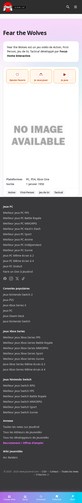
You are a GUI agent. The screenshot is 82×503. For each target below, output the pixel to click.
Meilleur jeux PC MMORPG (20, 223)
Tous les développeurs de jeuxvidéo (26, 437)
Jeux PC (7, 310)
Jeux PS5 (8, 300)
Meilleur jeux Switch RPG (19, 385)
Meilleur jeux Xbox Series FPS (21, 337)
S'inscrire (41, 474)
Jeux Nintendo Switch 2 (18, 294)
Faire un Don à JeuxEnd (18, 271)
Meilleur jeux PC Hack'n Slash (22, 229)
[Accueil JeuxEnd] (14, 6)
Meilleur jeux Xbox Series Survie (23, 359)
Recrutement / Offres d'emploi (23, 443)
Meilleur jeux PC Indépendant (22, 245)
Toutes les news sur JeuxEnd (21, 427)
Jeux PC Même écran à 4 (18, 261)
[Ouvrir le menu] (75, 6)
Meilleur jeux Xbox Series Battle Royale (28, 343)
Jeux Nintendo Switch (16, 321)
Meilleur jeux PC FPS (16, 213)
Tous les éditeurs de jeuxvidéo (22, 432)
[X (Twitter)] (17, 278)
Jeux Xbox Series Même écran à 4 (24, 369)
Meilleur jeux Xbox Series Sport (23, 353)
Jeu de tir (44, 192)
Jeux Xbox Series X (14, 305)
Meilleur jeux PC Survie (18, 250)
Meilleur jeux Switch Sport (20, 407)
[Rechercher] (67, 6)
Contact (54, 471)
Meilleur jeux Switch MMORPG (22, 401)
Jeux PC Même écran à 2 (18, 255)
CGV (44, 471)
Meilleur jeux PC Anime (18, 239)
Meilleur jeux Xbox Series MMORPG (25, 348)
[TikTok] (23, 278)
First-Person (27, 192)
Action (11, 192)
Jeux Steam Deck (13, 316)
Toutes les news (70, 471)
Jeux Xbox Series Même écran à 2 (24, 364)
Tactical (58, 192)
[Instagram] (11, 278)
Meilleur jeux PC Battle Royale (22, 218)
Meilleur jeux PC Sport (17, 234)
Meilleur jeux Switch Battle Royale (24, 396)
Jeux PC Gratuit (12, 266)
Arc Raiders (10, 457)
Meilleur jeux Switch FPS (18, 391)
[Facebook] (5, 278)
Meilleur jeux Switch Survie (20, 412)
